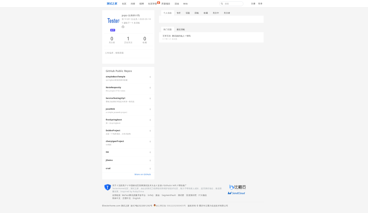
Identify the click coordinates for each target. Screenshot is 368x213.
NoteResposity (113, 87)
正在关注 (128, 42)
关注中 (216, 12)
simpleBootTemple (115, 76)
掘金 (158, 195)
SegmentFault (169, 195)
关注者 (112, 42)
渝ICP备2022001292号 (140, 205)
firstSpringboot (114, 119)
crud (108, 168)
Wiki (185, 3)
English (136, 198)
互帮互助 (167, 35)
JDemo (109, 160)
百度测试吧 (191, 195)
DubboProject (113, 130)
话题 (188, 12)
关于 (114, 185)
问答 (133, 3)
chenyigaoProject (115, 141)
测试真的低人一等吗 (181, 35)
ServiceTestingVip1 (115, 98)
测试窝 (181, 195)
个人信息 (167, 12)
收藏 (145, 42)
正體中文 (126, 198)
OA (107, 152)
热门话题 (167, 29)
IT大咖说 (203, 195)
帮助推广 (182, 185)
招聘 (141, 3)
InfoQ (151, 195)
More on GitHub (143, 174)
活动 (177, 3)
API (174, 185)
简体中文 (116, 198)
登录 (260, 3)
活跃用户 (122, 185)
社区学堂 (153, 3)
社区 (124, 3)
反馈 (160, 185)
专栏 (179, 12)
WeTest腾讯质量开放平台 (134, 195)
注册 (253, 3)
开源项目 (165, 3)
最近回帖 (181, 29)
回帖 (197, 12)
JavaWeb (110, 109)
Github (167, 185)
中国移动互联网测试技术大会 (142, 185)
